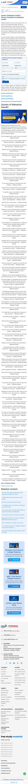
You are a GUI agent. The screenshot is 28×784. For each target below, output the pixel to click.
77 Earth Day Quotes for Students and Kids (13, 515)
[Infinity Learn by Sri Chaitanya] (10, 2)
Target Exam (18, 65)
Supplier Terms (5, 699)
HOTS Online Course (20, 680)
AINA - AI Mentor (19, 690)
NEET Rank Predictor (20, 715)
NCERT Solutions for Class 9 (6, 749)
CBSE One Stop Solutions (5, 722)
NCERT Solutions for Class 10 (7, 747)
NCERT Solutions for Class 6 (6, 756)
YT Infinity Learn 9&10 (20, 699)
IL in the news (4, 678)
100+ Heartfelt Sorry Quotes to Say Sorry (12, 522)
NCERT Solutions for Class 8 (6, 751)
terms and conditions (15, 78)
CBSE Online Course (20, 678)
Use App (25, 2)
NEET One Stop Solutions (5, 719)
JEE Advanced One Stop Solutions (7, 715)
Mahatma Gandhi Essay (7, 486)
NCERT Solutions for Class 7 (6, 754)
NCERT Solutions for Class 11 (6, 745)
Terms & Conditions (6, 697)
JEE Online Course (19, 669)
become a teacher (6, 683)
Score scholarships (20, 696)
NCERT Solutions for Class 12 (7, 743)
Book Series (18, 684)
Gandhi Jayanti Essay (6, 96)
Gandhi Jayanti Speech (7, 93)
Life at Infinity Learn (6, 676)
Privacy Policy (4, 690)
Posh (2, 705)
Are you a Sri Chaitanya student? (10, 74)
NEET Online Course (20, 671)
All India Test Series (20, 682)
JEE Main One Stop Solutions (6, 712)
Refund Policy (4, 692)
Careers (3, 674)
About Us (3, 669)
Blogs (2, 681)
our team (3, 671)
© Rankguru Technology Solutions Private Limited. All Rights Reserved (14, 780)
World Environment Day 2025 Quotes (11, 502)
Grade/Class (5, 65)
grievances (4, 695)
